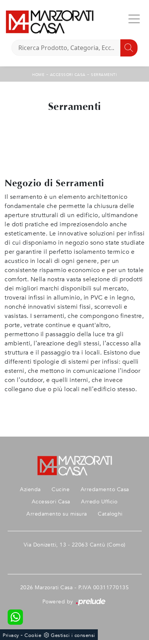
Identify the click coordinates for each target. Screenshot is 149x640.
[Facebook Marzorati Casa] (74, 557)
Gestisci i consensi (73, 635)
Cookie (32, 635)
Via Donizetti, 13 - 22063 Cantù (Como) (75, 544)
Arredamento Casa (105, 489)
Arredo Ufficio (99, 501)
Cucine (61, 489)
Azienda (30, 489)
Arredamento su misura (56, 513)
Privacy (11, 635)
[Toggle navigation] (134, 18)
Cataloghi (110, 513)
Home (38, 74)
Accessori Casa (68, 74)
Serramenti (104, 74)
